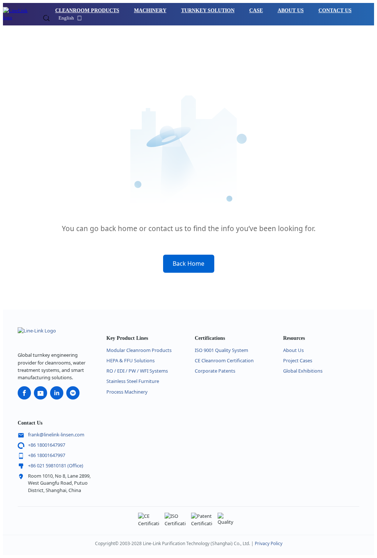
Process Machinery (127, 391)
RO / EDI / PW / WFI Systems (137, 370)
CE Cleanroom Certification (224, 360)
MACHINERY (150, 10)
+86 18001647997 (46, 445)
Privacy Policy (268, 543)
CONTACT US (335, 10)
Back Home (188, 263)
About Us (293, 350)
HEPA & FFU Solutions (130, 360)
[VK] (73, 393)
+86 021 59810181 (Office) (55, 465)
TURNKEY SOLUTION (208, 10)
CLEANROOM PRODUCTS (87, 10)
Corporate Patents (215, 370)
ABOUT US (291, 10)
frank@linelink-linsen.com (56, 434)
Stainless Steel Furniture (132, 381)
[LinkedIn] (56, 393)
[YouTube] (40, 393)
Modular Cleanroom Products (139, 350)
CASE (256, 10)
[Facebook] (24, 393)
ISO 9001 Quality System (221, 350)
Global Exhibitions (303, 370)
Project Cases (297, 360)
